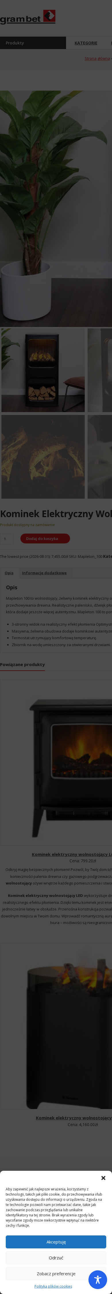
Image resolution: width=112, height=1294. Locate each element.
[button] (103, 1178)
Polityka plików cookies (53, 1286)
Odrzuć (56, 1258)
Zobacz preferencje (56, 1273)
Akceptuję (56, 1242)
